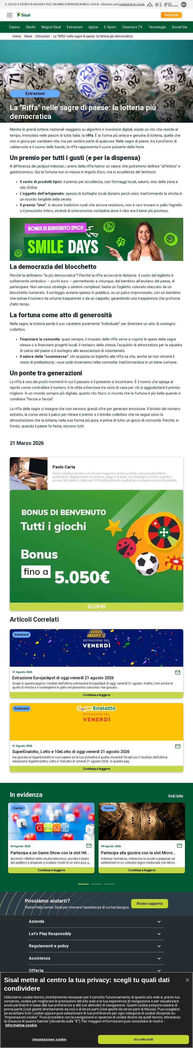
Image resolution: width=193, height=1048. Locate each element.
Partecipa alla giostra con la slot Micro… (138, 852)
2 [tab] (96, 884)
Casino (18, 808)
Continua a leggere (96, 695)
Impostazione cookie (49, 1039)
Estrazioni (43, 36)
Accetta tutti (143, 1039)
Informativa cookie (21, 1025)
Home (17, 36)
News (28, 36)
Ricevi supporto (150, 904)
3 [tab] (109, 884)
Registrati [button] (171, 15)
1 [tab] (83, 884)
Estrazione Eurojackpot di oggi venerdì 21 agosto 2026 (63, 677)
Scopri (96, 607)
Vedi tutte (175, 796)
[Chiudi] (187, 979)
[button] (96, 921)
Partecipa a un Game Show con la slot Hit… (50, 852)
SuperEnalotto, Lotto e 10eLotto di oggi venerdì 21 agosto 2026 (70, 751)
